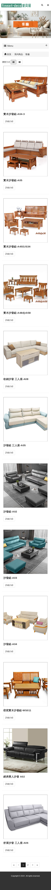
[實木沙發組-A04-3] (25, 88)
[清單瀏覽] (13, 62)
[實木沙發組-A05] (25, 154)
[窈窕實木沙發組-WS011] (25, 684)
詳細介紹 (9, 121)
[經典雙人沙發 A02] (25, 750)
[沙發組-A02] (25, 485)
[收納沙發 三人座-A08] (25, 353)
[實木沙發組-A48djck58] (25, 287)
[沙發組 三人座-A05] (25, 419)
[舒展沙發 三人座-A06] (25, 817)
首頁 (8, 54)
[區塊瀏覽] (19, 62)
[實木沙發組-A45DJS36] (25, 220)
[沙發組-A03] (25, 552)
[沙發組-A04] (25, 618)
